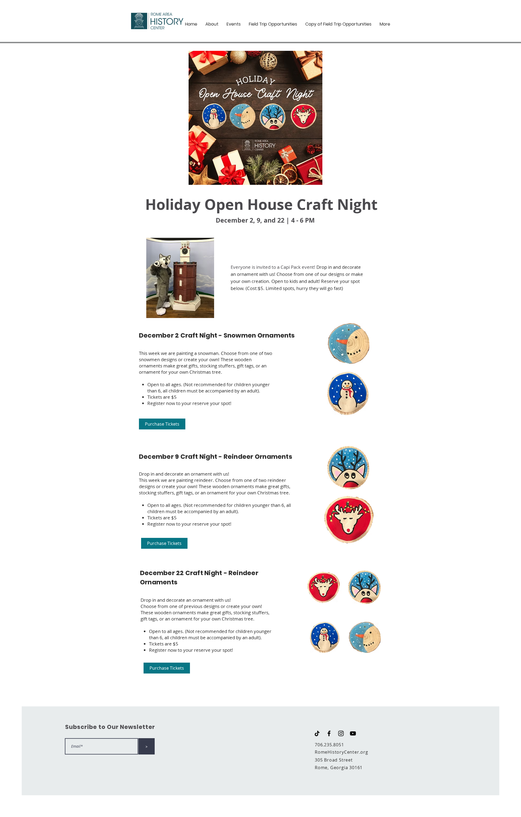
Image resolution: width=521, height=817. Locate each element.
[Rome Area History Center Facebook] (329, 733)
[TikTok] (317, 733)
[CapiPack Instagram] (341, 733)
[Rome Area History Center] (353, 733)
